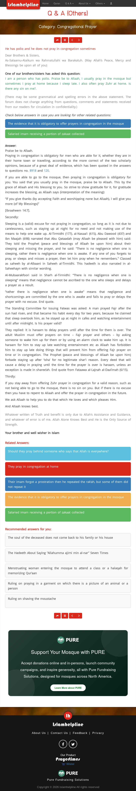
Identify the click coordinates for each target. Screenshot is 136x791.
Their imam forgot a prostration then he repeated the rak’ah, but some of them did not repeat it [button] (68, 484)
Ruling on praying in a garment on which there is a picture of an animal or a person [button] (68, 585)
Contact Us (59, 733)
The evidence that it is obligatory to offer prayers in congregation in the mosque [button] (66, 123)
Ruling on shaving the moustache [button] (32, 599)
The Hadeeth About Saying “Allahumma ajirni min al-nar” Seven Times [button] (58, 553)
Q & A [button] (68, 3)
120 (46, 170)
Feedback (80, 733)
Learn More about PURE (68, 687)
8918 (33, 170)
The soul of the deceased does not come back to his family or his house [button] (60, 538)
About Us (39, 733)
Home (45, 3)
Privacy (98, 733)
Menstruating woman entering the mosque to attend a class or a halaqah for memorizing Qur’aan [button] (68, 570)
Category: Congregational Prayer (68, 27)
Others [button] (99, 3)
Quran (57, 3)
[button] (111, 3)
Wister (70, 764)
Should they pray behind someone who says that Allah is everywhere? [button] (58, 451)
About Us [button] (84, 3)
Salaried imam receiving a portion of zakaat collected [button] (46, 134)
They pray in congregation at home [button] (33, 466)
